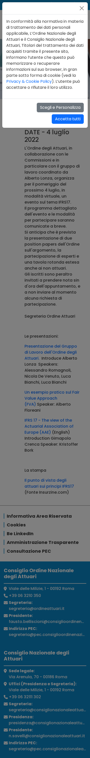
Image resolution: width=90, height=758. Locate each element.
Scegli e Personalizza (60, 107)
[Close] (82, 8)
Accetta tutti (67, 119)
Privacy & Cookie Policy (29, 81)
